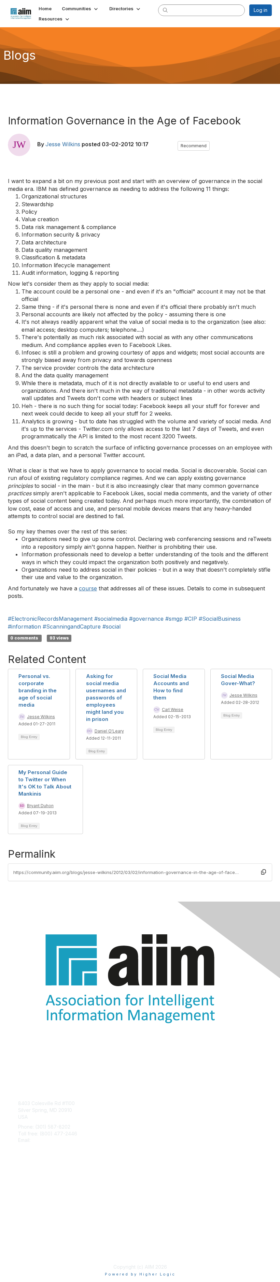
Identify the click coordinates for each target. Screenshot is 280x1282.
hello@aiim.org (48, 1140)
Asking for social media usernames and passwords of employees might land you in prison (106, 697)
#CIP (190, 618)
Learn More (31, 1198)
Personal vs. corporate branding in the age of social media (37, 690)
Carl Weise (172, 709)
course (88, 588)
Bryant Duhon (40, 805)
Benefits (27, 1192)
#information (24, 626)
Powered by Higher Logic (140, 1274)
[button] (80, 8)
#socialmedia (110, 618)
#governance (146, 618)
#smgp (174, 618)
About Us (28, 1243)
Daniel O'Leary (109, 731)
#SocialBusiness (220, 618)
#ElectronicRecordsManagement (50, 618)
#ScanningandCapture (72, 626)
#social (111, 626)
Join (23, 1185)
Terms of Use (33, 1250)
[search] (165, 9)
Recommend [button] (194, 145)
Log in (260, 10)
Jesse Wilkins (62, 144)
